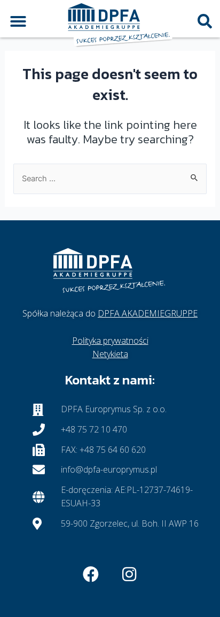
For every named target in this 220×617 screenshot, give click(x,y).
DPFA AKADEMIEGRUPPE (148, 313)
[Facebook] (91, 574)
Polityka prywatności (110, 340)
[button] (18, 21)
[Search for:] (110, 178)
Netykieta (110, 354)
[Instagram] (129, 574)
